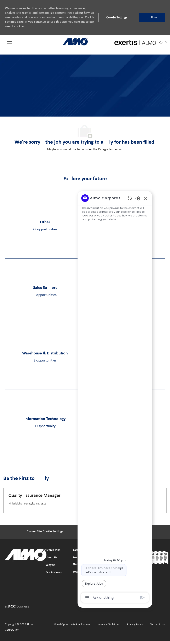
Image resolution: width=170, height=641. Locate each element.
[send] (142, 597)
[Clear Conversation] (130, 198)
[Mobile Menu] (9, 41)
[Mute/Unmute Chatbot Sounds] (138, 198)
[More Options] (87, 597)
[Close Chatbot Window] (145, 198)
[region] (115, 397)
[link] (75, 41)
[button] (116, 17)
